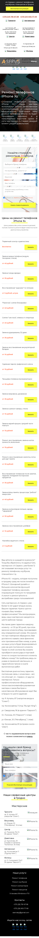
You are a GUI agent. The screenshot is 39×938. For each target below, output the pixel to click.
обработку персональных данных (23, 197)
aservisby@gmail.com (21, 913)
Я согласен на (19, 197)
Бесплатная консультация (19, 8)
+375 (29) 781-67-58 (21, 904)
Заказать (31, 247)
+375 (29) (10, 17)
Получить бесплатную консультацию (19, 785)
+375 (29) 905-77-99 (20, 908)
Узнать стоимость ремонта (20, 205)
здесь (30, 736)
